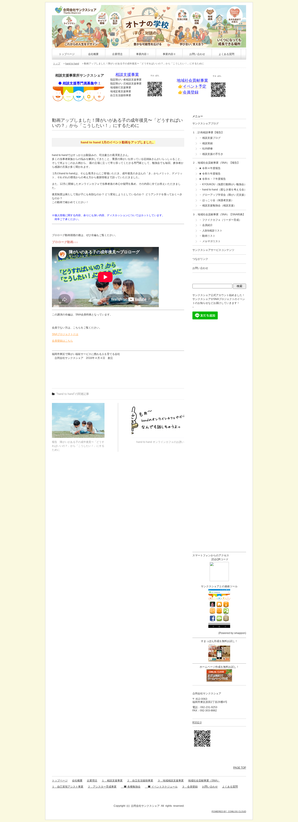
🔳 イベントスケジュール (161, 786)
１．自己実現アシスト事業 (67, 786)
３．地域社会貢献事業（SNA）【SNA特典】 (218, 214)
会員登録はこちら (62, 340)
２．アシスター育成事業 (102, 786)
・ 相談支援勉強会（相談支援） (217, 205)
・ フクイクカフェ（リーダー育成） (220, 219)
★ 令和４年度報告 (210, 168)
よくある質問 (226, 54)
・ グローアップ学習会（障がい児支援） (223, 194)
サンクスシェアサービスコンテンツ (213, 250)
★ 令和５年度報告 (210, 173)
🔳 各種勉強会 (130, 786)
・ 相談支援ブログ (210, 137)
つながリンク (200, 258)
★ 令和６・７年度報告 (212, 178)
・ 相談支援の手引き (211, 154)
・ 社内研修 (206, 148)
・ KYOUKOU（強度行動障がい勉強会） (223, 184)
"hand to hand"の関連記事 (72, 394)
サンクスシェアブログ (205, 123)
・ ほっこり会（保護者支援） (216, 200)
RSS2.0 (197, 722)
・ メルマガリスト (210, 241)
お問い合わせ (197, 54)
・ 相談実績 (206, 143)
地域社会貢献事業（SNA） (204, 780)
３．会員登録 (190, 786)
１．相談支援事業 (112, 780)
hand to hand (72, 63)
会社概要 (93, 54)
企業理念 (117, 54)
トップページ (67, 54)
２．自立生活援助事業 (140, 780)
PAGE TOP (239, 767)
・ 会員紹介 (206, 225)
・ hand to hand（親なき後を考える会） (223, 189)
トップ (56, 63)
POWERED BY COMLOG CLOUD (229, 811)
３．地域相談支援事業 (171, 780)
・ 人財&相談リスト (210, 230)
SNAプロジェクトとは (65, 334)
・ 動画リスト (207, 235)
